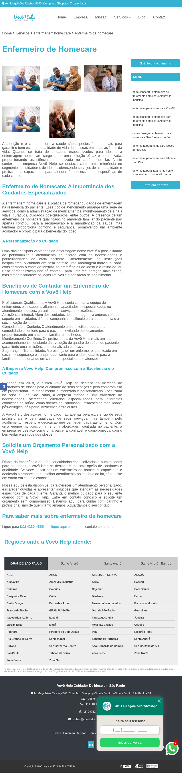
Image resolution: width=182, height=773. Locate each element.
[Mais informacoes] (175, 17)
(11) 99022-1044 (92, 711)
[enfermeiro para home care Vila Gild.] (62, 78)
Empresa (80, 17)
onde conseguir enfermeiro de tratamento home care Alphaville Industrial (152, 96)
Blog (142, 17)
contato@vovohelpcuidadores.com (92, 719)
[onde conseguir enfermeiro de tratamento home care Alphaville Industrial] (21, 78)
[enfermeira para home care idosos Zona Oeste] (62, 119)
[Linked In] (91, 744)
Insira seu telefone (130, 721)
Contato (159, 17)
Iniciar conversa (129, 742)
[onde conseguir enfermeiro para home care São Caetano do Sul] (21, 119)
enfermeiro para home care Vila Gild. (155, 108)
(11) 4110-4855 (32, 527)
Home (61, 17)
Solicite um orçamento (155, 63)
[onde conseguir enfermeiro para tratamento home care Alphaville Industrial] (103, 78)
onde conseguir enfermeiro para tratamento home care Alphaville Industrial (152, 120)
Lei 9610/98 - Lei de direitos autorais (87, 671)
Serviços (121, 17)
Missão (101, 17)
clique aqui (58, 527)
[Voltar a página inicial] (24, 17)
